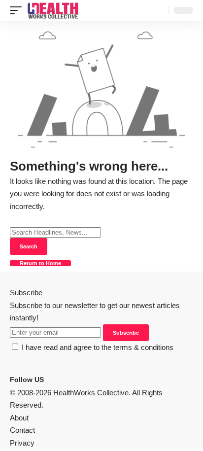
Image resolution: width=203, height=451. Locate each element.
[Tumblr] (66, 379)
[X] (55, 379)
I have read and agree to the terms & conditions (97, 347)
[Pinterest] (61, 379)
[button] (18, 10)
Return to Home (40, 263)
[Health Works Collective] (53, 10)
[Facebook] (49, 379)
